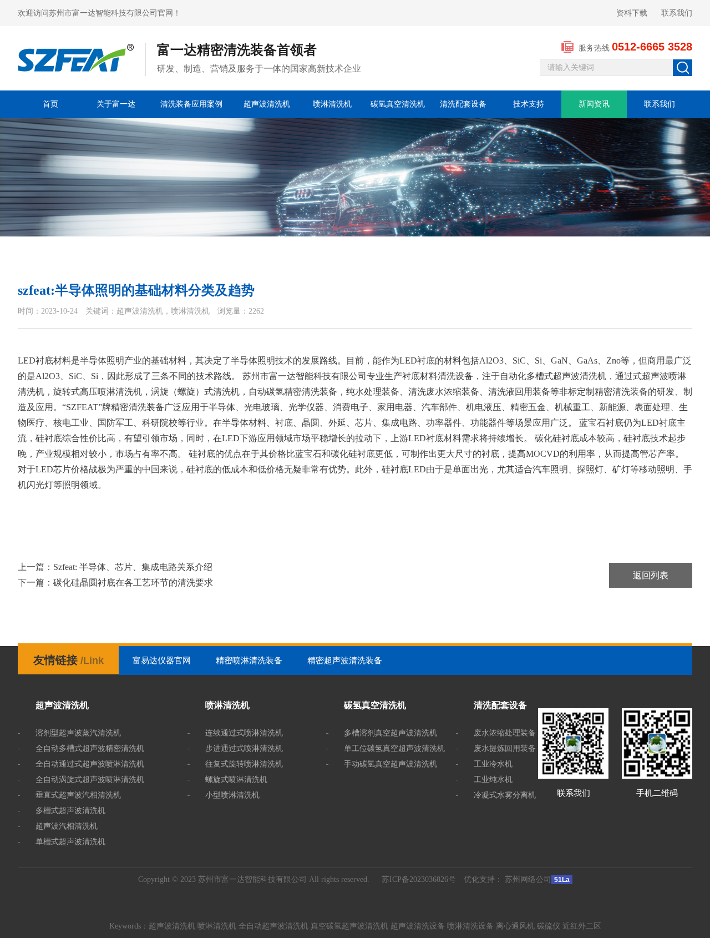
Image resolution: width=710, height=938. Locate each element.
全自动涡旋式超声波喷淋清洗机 (90, 779)
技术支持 (528, 104)
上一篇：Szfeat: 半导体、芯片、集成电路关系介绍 (115, 567)
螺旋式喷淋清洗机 (236, 779)
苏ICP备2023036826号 (419, 879)
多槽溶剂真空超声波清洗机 (390, 733)
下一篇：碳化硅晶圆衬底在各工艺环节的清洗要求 (115, 582)
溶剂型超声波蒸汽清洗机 (78, 733)
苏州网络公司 (528, 879)
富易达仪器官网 (162, 660)
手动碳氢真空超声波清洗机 (390, 764)
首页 (50, 104)
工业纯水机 (493, 779)
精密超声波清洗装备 (344, 660)
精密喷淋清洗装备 (249, 660)
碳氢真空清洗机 (398, 104)
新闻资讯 (594, 104)
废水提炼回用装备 (505, 748)
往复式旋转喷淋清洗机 (244, 764)
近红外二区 (581, 926)
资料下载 (631, 13)
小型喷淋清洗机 (232, 795)
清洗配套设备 (463, 104)
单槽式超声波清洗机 (70, 842)
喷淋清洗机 (332, 104)
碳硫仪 (548, 926)
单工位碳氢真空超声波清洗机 (394, 748)
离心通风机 (515, 926)
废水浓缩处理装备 (505, 733)
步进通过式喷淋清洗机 (244, 748)
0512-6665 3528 (652, 47)
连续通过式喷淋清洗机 (244, 733)
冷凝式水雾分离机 (505, 795)
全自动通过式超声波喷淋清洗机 (90, 764)
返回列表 (650, 575)
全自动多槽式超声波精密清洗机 (90, 748)
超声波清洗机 (267, 104)
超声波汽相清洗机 (67, 826)
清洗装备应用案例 (191, 104)
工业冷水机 (493, 764)
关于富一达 (116, 104)
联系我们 (676, 13)
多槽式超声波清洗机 (70, 810)
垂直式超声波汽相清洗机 (78, 795)
